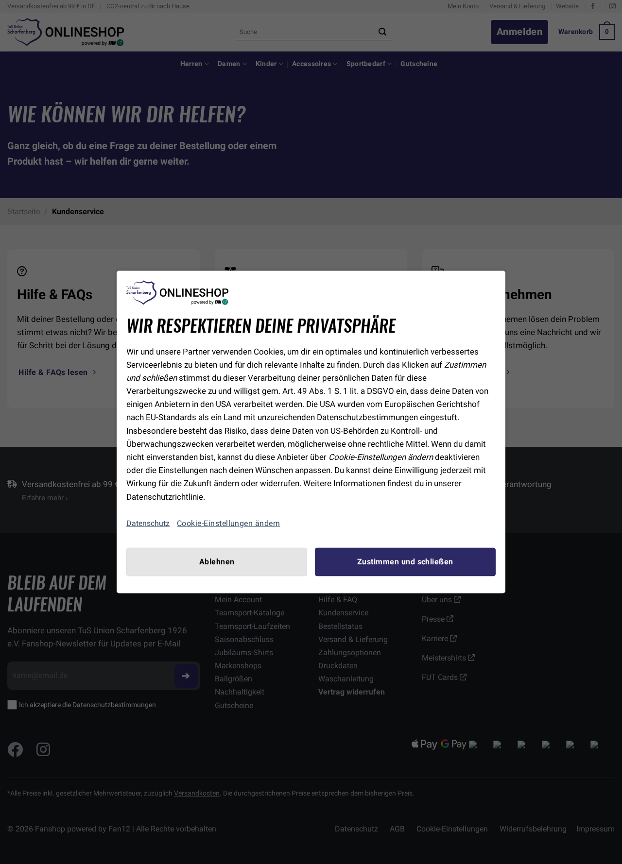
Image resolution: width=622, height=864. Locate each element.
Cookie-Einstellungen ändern (228, 523)
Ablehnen (217, 561)
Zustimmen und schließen (405, 561)
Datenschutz (148, 523)
